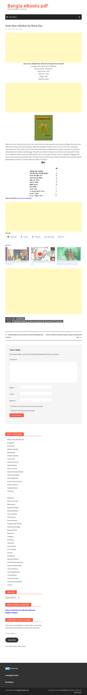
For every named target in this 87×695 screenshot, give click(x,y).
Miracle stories (12, 501)
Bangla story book (35, 321)
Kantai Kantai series (14, 481)
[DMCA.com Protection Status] (11, 668)
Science (10, 553)
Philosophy (11, 517)
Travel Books (12, 575)
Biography (11, 452)
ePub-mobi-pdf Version (15, 439)
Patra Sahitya (12, 514)
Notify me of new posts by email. (23, 410)
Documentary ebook (14, 582)
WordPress (65, 690)
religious (10, 536)
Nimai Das (21, 318)
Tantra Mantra (12, 569)
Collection (11, 459)
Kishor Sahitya (12, 485)
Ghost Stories (12, 468)
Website (12, 401)
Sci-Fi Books (11, 549)
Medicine (10, 498)
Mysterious (11, 504)
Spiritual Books (12, 559)
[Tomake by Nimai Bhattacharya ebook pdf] (43, 254)
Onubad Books (12, 488)
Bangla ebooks (12, 449)
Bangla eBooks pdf (27, 6)
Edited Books (12, 465)
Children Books (12, 456)
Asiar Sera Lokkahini (20, 321)
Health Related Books (15, 472)
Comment (14, 359)
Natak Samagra (13, 507)
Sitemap (10, 491)
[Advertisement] (43, 47)
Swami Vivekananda (14, 565)
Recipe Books (12, 530)
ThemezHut (77, 692)
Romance (10, 533)
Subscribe (12, 640)
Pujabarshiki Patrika (14, 524)
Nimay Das (59, 321)
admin (20, 29)
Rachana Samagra (13, 527)
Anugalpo (10, 443)
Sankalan (10, 543)
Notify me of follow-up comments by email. (27, 406)
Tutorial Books (12, 578)
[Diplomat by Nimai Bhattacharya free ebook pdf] (17, 254)
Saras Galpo (11, 546)
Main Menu (13, 17)
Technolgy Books (13, 572)
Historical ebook (13, 475)
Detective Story (13, 462)
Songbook (11, 556)
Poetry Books (12, 520)
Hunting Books (12, 478)
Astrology (11, 446)
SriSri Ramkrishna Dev (15, 562)
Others (9, 585)
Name (12, 388)
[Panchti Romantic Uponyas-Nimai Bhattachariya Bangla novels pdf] (69, 254)
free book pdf (49, 321)
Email (12, 394)
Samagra (10, 540)
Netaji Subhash (12, 511)
